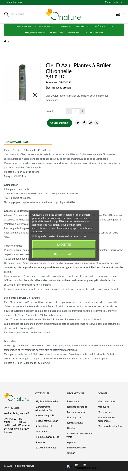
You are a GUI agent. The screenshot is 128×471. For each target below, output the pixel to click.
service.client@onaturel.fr (17, 413)
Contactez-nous (14, 2)
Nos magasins (73, 418)
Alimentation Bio (22, 26)
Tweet (77, 122)
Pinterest (96, 122)
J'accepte (64, 245)
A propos (71, 442)
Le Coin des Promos (45, 448)
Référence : (52, 82)
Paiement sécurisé (76, 448)
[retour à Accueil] (7, 41)
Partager (84, 122)
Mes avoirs (103, 407)
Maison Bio (73, 33)
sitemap (70, 453)
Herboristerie (56, 33)
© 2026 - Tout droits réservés (19, 466)
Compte (102, 393)
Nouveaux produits (76, 407)
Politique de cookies (43, 236)
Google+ (90, 122)
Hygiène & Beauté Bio (104, 26)
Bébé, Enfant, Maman (35, 33)
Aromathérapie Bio (44, 26)
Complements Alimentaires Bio (74, 26)
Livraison (71, 428)
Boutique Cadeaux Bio (47, 437)
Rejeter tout (64, 254)
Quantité (50, 111)
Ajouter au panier (60, 123)
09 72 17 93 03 (12, 408)
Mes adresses (105, 412)
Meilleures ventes (75, 412)
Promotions (72, 402)
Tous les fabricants (93, 33)
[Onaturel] (64, 14)
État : (48, 88)
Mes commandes (106, 402)
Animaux (40, 442)
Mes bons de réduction (110, 426)
